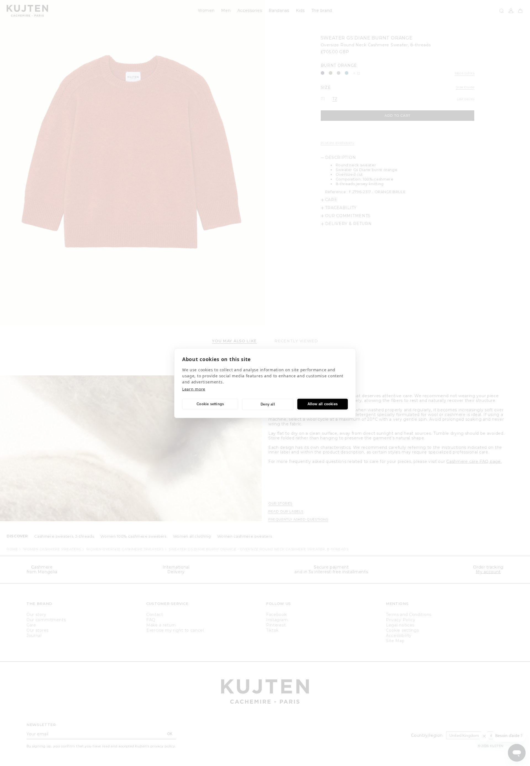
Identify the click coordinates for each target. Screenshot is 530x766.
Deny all (268, 404)
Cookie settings (210, 404)
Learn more (193, 388)
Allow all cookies (323, 404)
